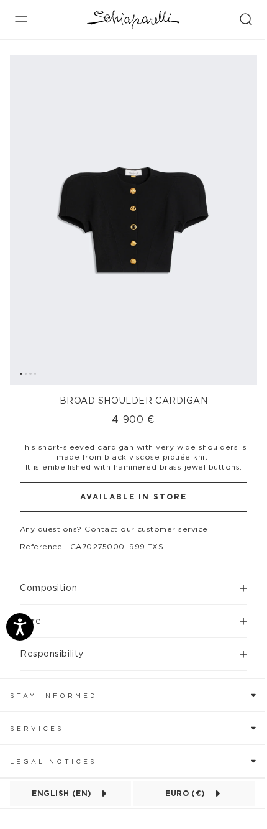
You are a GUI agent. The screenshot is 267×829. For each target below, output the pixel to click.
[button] (133, 583)
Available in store (133, 497)
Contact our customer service (145, 529)
